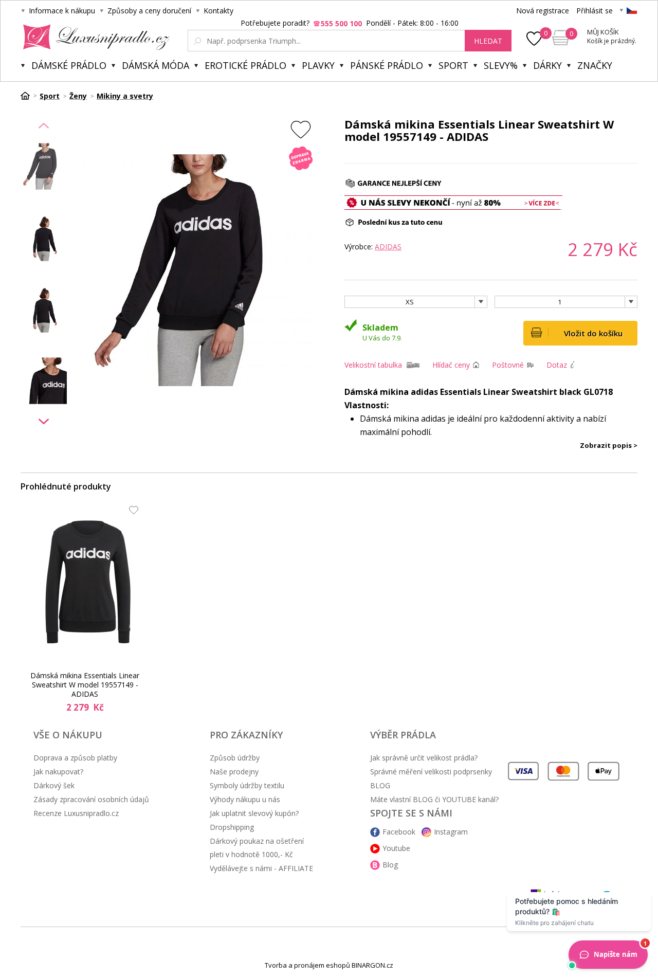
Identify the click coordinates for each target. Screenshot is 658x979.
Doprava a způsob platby (75, 758)
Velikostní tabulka (373, 365)
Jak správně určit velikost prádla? (424, 758)
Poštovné (508, 365)
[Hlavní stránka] (29, 95)
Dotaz (556, 365)
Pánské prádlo (386, 65)
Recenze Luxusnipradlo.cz (76, 813)
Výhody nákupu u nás (245, 799)
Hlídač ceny (451, 365)
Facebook (398, 832)
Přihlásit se (594, 10)
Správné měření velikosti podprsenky (431, 771)
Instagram (451, 832)
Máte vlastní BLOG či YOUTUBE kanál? (434, 799)
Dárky (547, 65)
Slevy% (501, 65)
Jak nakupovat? (58, 771)
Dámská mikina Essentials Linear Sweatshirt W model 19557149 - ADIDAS (84, 685)
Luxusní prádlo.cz (93, 37)
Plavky (318, 65)
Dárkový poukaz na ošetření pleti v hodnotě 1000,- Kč (257, 847)
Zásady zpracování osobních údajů (91, 799)
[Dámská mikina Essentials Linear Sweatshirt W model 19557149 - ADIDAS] (88, 582)
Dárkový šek (54, 785)
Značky (594, 65)
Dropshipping (232, 827)
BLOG (380, 785)
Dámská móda (155, 65)
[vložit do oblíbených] (301, 129)
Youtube (396, 848)
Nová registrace (542, 10)
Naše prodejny (234, 771)
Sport (453, 65)
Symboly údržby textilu (247, 785)
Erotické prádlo (245, 65)
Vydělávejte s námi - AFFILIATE (261, 868)
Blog (390, 864)
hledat (488, 41)
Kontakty (218, 10)
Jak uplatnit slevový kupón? (254, 813)
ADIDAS (388, 246)
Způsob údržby (235, 758)
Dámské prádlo (68, 65)
